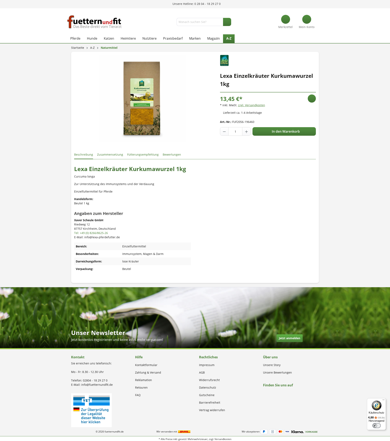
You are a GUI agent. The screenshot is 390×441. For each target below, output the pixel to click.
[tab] (83, 154)
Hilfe (139, 357)
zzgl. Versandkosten (251, 105)
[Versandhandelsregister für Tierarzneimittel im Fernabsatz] (91, 410)
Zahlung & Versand (148, 372)
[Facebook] (264, 393)
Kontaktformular (146, 365)
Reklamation (143, 380)
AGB (202, 372)
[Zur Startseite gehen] (94, 22)
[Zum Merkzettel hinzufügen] (312, 98)
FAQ (138, 395)
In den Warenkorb (285, 131)
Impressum (206, 365)
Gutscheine (206, 395)
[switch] (377, 425)
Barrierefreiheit (209, 402)
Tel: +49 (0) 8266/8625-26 (91, 233)
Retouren (141, 387)
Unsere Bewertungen (277, 372)
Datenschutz (207, 387)
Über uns (270, 357)
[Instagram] (269, 393)
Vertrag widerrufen (212, 410)
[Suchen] (227, 22)
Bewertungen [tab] (172, 154)
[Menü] (383, 400)
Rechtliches (208, 357)
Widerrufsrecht (209, 380)
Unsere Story (272, 365)
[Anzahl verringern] (224, 131)
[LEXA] (224, 60)
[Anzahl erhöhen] (246, 131)
